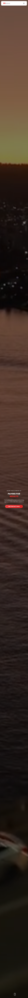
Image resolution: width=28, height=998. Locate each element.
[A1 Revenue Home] (7, 3)
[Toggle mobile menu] (23, 3)
